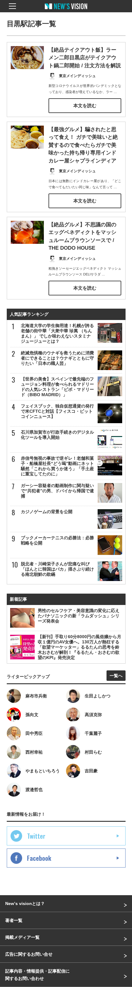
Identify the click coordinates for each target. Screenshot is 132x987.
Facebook (39, 858)
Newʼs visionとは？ (25, 903)
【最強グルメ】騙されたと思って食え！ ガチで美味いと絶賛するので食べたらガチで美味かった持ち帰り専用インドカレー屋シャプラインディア (83, 145)
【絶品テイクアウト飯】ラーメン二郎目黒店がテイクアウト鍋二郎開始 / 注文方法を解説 (85, 57)
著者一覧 (13, 920)
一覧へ (116, 675)
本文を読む (84, 105)
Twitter (36, 836)
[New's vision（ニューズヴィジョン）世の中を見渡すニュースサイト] (66, 10)
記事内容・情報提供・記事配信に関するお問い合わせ (37, 975)
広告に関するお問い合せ (28, 954)
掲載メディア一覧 (22, 937)
